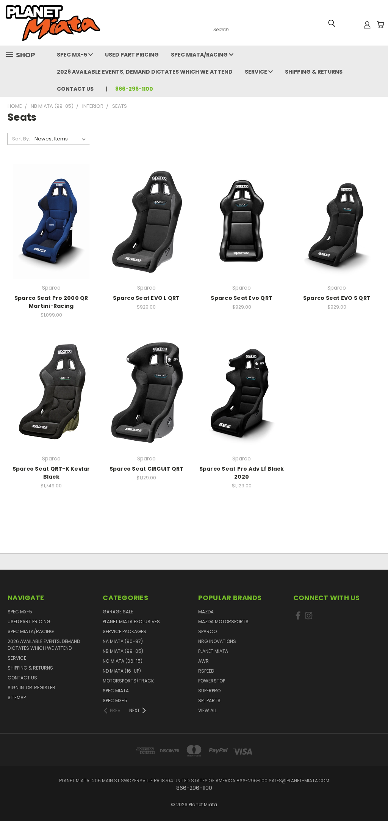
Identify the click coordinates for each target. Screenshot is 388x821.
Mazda (206, 611)
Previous (376, 791)
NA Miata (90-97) (123, 641)
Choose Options (51, 234)
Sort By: (21, 138)
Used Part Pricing (132, 54)
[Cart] (380, 24)
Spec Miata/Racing (200, 54)
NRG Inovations (217, 641)
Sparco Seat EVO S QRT (337, 298)
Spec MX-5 (72, 54)
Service (256, 72)
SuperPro (209, 690)
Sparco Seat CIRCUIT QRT (147, 469)
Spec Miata (116, 690)
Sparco (207, 631)
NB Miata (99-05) (123, 651)
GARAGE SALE (118, 611)
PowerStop (211, 681)
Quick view (51, 205)
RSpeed (206, 671)
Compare (49, 220)
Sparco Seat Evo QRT (241, 298)
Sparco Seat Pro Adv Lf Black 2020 (241, 473)
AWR (203, 661)
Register (44, 687)
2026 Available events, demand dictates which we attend (145, 72)
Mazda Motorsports (223, 621)
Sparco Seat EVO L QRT (146, 298)
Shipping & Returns (314, 72)
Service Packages (124, 631)
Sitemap (17, 697)
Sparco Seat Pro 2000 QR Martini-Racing (51, 302)
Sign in (16, 687)
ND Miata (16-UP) (122, 671)
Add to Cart (146, 234)
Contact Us (75, 89)
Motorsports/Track (128, 681)
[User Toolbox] (367, 24)
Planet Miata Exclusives (131, 621)
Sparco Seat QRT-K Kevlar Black (51, 473)
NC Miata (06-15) (122, 661)
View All (207, 710)
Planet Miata (213, 651)
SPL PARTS (209, 700)
